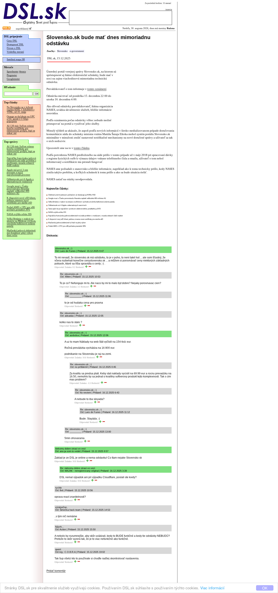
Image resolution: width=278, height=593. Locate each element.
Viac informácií (212, 587)
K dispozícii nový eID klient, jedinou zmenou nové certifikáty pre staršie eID (21, 200)
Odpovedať (59, 267)
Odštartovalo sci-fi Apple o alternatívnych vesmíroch (20, 180)
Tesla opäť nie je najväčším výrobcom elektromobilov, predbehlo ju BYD (74, 209)
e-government (77, 51)
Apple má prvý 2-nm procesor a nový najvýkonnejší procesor (18, 172)
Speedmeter (12, 71)
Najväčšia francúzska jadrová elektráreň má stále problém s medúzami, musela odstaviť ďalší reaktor (21, 162)
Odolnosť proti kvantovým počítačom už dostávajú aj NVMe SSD (72, 195)
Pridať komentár (56, 570)
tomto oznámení (96, 89)
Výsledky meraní (15, 52)
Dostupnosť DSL (15, 44)
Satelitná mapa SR (16, 59)
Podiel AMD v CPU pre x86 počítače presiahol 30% (21, 208)
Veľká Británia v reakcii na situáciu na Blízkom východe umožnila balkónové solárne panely (21, 222)
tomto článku (81, 148)
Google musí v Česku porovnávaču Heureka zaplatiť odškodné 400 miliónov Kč (18, 190)
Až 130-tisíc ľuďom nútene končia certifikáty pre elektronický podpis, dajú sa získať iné (21, 129)
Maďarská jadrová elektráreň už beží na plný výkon (67, 223)
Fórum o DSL (14, 48)
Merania (22, 72)
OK (264, 588)
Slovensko (62, 51)
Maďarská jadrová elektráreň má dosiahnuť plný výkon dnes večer (21, 232)
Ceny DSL (12, 41)
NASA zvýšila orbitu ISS (19, 214)
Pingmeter (12, 75)
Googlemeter (13, 79)
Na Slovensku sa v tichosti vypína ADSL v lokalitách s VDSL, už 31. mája (20, 109)
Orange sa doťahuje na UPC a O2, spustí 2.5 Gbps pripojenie (21, 118)
